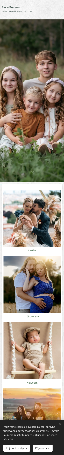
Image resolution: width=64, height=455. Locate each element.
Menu (58, 9)
